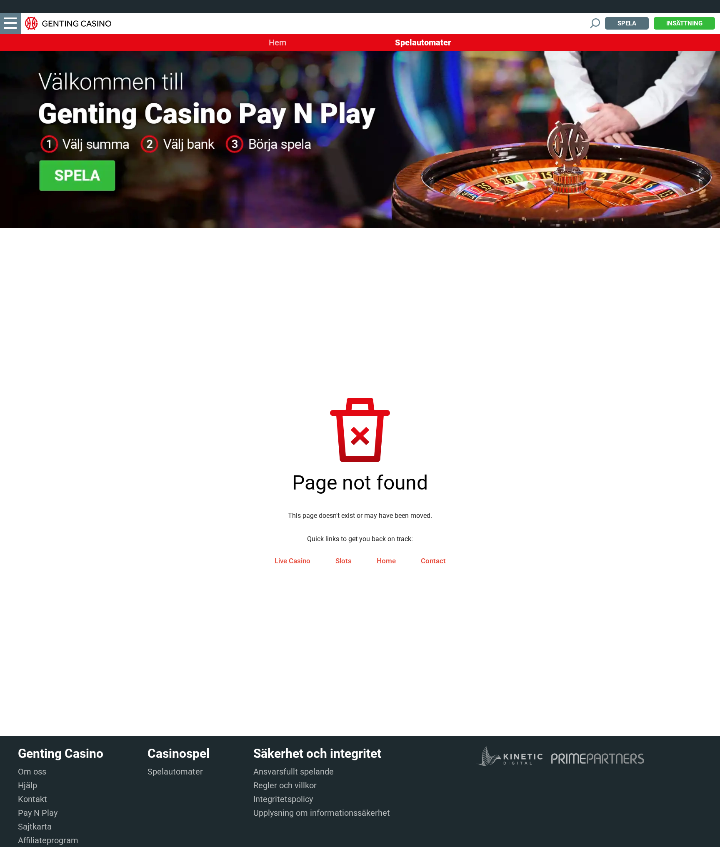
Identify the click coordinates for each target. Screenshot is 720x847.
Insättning (684, 23)
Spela (627, 23)
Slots (343, 561)
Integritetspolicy (283, 799)
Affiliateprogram (48, 840)
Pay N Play (38, 813)
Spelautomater (423, 42)
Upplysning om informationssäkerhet (321, 813)
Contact (433, 561)
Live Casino (292, 561)
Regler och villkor (285, 785)
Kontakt (32, 799)
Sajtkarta (35, 827)
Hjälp (27, 785)
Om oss (32, 772)
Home (386, 561)
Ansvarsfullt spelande (293, 772)
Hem (277, 42)
